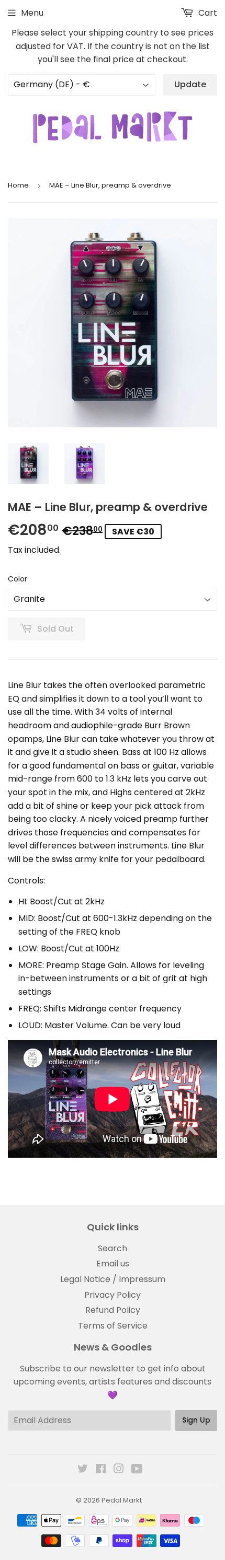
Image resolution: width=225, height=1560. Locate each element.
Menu (32, 13)
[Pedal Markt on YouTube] (136, 1470)
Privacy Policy (112, 1295)
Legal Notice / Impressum (112, 1279)
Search (112, 1248)
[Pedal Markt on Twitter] (82, 1470)
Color (17, 579)
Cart (206, 13)
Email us (112, 1264)
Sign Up (196, 1420)
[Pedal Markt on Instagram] (119, 1470)
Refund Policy (112, 1310)
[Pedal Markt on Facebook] (100, 1470)
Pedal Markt (122, 1500)
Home (18, 185)
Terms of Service (113, 1326)
